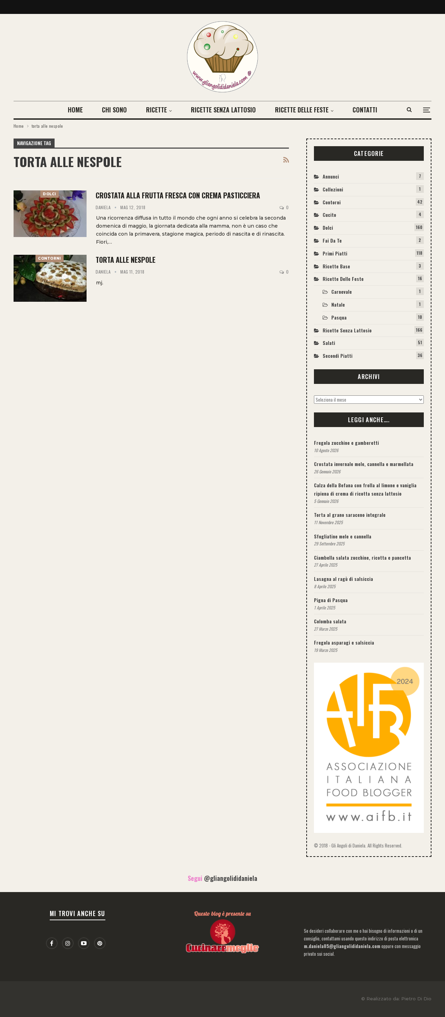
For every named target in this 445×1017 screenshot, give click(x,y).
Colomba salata (330, 621)
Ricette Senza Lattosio (223, 109)
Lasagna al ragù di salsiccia (343, 578)
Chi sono (114, 109)
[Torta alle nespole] (50, 278)
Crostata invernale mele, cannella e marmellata (363, 463)
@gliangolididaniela (230, 878)
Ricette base (336, 266)
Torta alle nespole (125, 259)
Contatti (365, 109)
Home (75, 109)
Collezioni (333, 189)
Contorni (49, 258)
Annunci (331, 176)
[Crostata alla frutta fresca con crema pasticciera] (50, 213)
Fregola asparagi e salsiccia (344, 642)
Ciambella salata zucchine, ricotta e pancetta (362, 557)
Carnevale (341, 291)
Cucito (329, 214)
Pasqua (339, 317)
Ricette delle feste (302, 109)
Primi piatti (335, 253)
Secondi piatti (338, 355)
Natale (338, 304)
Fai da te (332, 240)
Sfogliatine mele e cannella (342, 536)
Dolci (49, 194)
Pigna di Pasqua (331, 600)
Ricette (156, 109)
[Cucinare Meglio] (222, 930)
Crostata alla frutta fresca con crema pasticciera (178, 195)
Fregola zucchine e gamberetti (346, 442)
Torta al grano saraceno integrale (350, 514)
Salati (329, 342)
